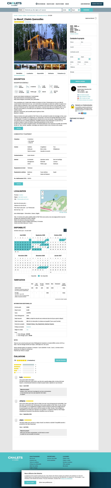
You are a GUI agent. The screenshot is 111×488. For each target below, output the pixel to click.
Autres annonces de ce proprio (85, 100)
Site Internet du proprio (84, 94)
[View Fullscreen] (42, 197)
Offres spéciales (66, 464)
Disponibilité (40, 73)
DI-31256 (50, 15)
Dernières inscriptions (67, 462)
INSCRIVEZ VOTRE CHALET (97, 4)
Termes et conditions (34, 462)
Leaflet (53, 210)
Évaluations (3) (61, 73)
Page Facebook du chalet (84, 96)
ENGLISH (67, 4)
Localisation (30, 73)
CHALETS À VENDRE (60, 4)
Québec (21, 195)
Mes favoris (65, 466)
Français (35, 468)
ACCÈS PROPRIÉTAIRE (85, 4)
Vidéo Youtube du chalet (84, 98)
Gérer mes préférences (45, 482)
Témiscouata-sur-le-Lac (22, 199)
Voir (27, 329)
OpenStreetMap (59, 210)
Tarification (51, 73)
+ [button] (42, 192)
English (31, 468)
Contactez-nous (33, 460)
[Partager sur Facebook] (71, 121)
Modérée (29, 327)
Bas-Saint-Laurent (22, 197)
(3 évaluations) (27, 22)
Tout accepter (30, 482)
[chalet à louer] (14, 5)
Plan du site (32, 458)
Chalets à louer (66, 458)
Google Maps (63, 212)
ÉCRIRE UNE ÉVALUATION (61, 360)
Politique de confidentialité (35, 464)
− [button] (42, 194)
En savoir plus (80, 111)
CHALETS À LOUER (50, 4)
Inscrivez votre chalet (52, 458)
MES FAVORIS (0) (41, 4)
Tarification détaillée (74, 33)
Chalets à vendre (66, 460)
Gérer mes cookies (34, 466)
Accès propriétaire (51, 460)
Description (19, 73)
